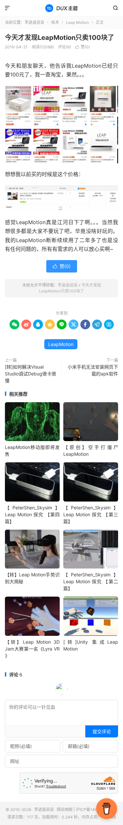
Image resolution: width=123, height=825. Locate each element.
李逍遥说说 (61, 8)
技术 (55, 22)
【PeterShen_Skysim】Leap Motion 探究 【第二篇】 (90, 581)
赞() (82, 46)
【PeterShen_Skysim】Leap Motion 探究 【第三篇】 (90, 514)
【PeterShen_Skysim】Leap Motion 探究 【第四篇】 (32, 514)
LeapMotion (60, 344)
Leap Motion (77, 22)
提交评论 (101, 731)
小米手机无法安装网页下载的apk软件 (93, 370)
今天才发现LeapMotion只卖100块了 (59, 37)
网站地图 (64, 809)
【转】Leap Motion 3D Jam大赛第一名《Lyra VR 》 (32, 648)
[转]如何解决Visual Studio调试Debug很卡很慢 (30, 373)
